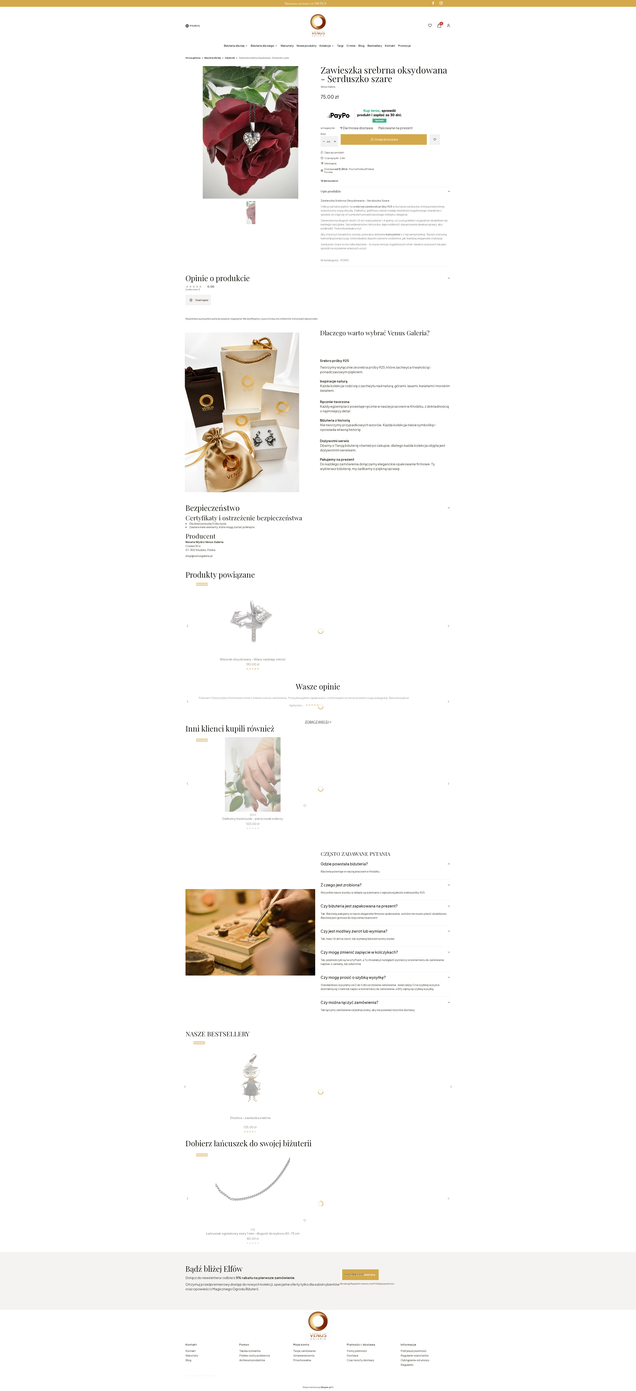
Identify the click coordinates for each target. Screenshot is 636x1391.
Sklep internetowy (317, 1387)
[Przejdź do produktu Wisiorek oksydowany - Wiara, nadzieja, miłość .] (253, 618)
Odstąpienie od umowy (415, 1360)
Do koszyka (250, 649)
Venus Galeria (328, 86)
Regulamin (407, 1364)
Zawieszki (230, 58)
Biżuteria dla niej (212, 58)
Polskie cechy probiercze (254, 1355)
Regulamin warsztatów (415, 1355)
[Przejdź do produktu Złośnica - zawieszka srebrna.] (250, 1077)
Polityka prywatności (413, 1351)
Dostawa (352, 1355)
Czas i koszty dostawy (360, 1360)
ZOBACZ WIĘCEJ (317, 722)
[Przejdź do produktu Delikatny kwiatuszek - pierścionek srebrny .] (253, 774)
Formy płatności (357, 1351)
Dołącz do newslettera (360, 1274)
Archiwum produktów (252, 1360)
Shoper (210, 1375)
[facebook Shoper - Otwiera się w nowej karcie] (433, 3)
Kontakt (191, 1351)
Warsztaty (192, 1355)
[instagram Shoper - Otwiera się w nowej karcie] (441, 3)
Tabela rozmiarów (250, 1351)
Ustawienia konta (303, 1355)
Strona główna (193, 58)
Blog (188, 1360)
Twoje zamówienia (304, 1351)
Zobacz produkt (248, 1220)
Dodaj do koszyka (386, 139)
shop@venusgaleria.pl (199, 556)
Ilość (323, 133)
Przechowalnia (302, 1360)
